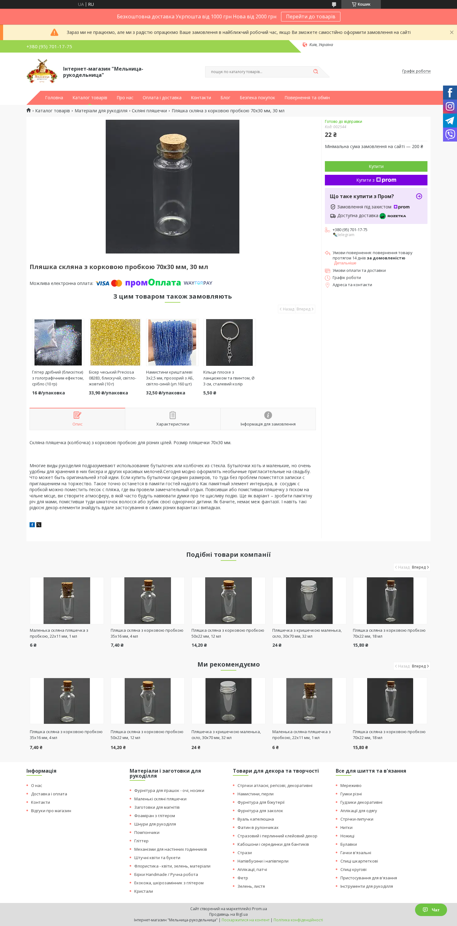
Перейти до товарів (310, 16)
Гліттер (141, 841)
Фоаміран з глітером (154, 815)
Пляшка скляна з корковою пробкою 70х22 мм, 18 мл (389, 734)
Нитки (346, 827)
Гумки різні (351, 794)
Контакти (201, 97)
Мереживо (351, 785)
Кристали (143, 891)
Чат (436, 909)
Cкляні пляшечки (149, 111)
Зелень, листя (251, 886)
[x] (38, 525)
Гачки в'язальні (355, 852)
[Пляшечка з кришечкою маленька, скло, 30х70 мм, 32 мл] (309, 600)
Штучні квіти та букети (157, 857)
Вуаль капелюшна (256, 819)
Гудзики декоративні (361, 802)
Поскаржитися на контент (246, 920)
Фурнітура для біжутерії (261, 802)
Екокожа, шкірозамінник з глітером (169, 883)
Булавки (348, 844)
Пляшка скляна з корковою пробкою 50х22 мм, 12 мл (147, 734)
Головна (54, 97)
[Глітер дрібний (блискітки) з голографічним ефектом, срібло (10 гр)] (58, 342)
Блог (225, 97)
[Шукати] (315, 71)
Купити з (365, 180)
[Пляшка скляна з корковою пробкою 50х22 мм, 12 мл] (229, 600)
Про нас (125, 97)
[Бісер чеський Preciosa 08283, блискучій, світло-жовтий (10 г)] (115, 342)
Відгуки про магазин (51, 810)
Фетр (243, 878)
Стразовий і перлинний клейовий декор (277, 836)
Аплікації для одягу (358, 810)
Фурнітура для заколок (260, 810)
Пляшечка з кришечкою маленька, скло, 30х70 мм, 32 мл (307, 633)
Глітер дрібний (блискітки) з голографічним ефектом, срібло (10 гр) (58, 378)
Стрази (245, 852)
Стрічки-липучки (356, 819)
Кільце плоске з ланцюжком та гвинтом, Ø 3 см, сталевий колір (229, 378)
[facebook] (32, 525)
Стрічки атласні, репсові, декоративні (275, 785)
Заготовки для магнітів (157, 807)
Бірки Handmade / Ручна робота (166, 874)
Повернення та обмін (307, 97)
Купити (376, 166)
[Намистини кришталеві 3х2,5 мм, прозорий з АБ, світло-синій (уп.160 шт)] (172, 342)
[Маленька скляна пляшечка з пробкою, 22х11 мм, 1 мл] (67, 600)
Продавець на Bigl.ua (228, 914)
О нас (36, 785)
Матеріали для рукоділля (101, 111)
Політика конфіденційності (298, 920)
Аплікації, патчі (252, 869)
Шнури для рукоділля (155, 824)
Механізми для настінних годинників (170, 849)
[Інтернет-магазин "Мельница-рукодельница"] (42, 71)
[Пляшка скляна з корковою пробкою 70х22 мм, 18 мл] (390, 600)
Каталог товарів (89, 97)
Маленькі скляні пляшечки (160, 799)
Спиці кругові (353, 869)
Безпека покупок (257, 97)
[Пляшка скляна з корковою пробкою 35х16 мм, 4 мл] (148, 600)
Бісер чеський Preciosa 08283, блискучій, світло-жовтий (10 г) (112, 378)
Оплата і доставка (162, 97)
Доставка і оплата (49, 794)
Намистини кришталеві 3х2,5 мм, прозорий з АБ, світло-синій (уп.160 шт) (170, 378)
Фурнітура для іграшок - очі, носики (169, 790)
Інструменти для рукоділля (366, 886)
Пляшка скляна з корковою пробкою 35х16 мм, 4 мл (66, 734)
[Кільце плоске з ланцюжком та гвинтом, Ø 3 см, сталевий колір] (229, 342)
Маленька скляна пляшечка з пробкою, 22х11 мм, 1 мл (59, 633)
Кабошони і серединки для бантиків (273, 844)
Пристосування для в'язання (368, 878)
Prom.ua (259, 908)
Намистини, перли (256, 794)
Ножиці (347, 836)
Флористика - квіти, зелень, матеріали (172, 866)
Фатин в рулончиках (258, 827)
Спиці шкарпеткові (359, 861)
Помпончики (146, 832)
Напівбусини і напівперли (263, 861)
